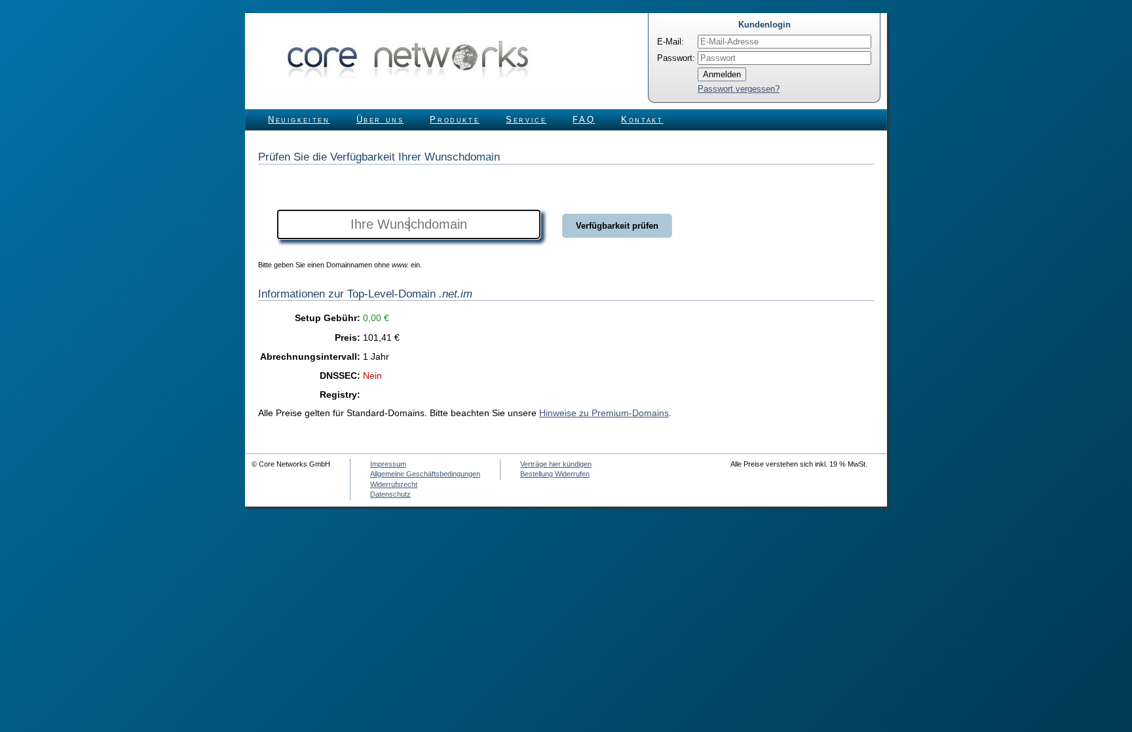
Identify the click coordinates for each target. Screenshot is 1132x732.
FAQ (584, 120)
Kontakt (642, 120)
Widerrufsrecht (393, 484)
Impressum (388, 464)
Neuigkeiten (299, 120)
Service (526, 120)
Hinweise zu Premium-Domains (604, 413)
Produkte (455, 120)
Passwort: (676, 58)
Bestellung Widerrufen (555, 474)
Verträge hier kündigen (556, 464)
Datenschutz (390, 494)
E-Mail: (670, 42)
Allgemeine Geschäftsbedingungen (425, 474)
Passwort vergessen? (739, 89)
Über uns (380, 120)
